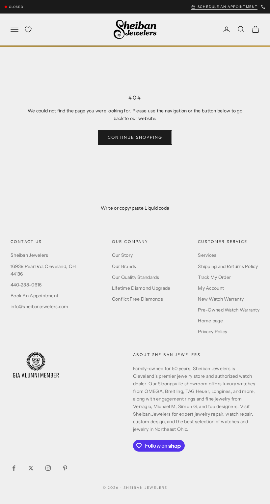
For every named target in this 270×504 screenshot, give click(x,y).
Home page (210, 321)
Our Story (122, 255)
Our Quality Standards (135, 277)
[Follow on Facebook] (14, 468)
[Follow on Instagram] (48, 468)
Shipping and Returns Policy (228, 266)
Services (207, 255)
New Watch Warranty (221, 299)
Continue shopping (135, 137)
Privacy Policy (212, 332)
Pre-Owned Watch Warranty (228, 310)
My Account (211, 288)
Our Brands (124, 266)
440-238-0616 (26, 285)
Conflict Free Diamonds (137, 299)
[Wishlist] (28, 29)
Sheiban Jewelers (29, 255)
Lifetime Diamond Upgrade (141, 288)
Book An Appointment (34, 296)
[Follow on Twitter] (31, 468)
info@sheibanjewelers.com (39, 307)
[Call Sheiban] (263, 7)
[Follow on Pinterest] (65, 468)
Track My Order (214, 277)
